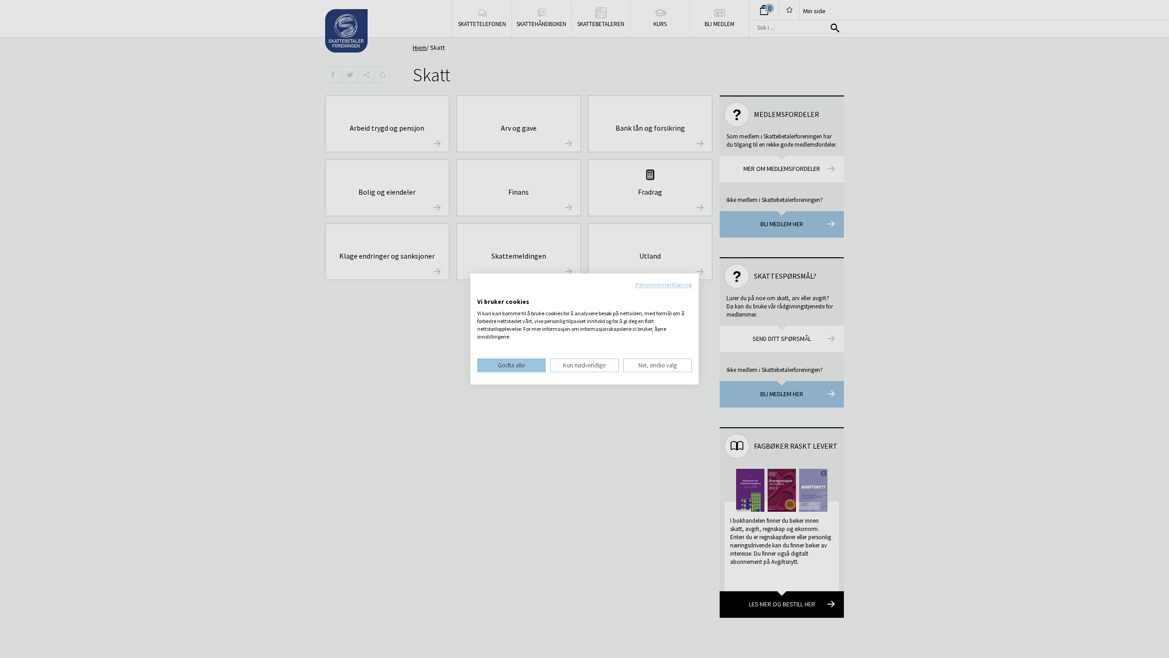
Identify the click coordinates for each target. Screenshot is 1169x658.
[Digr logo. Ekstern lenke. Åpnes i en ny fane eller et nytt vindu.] (483, 292)
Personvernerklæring (664, 285)
